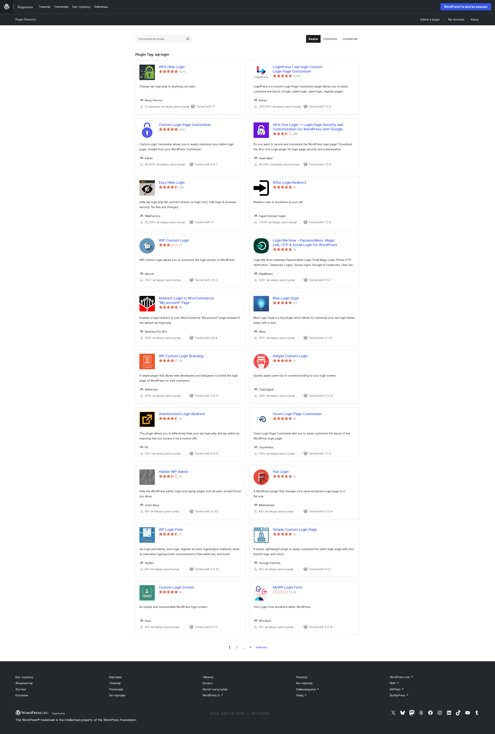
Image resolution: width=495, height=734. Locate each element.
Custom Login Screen (176, 587)
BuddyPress (399, 695)
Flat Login (281, 472)
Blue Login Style (286, 298)
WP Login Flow (171, 529)
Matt (394, 683)
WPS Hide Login (172, 67)
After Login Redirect (289, 182)
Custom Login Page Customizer (185, 125)
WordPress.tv (213, 695)
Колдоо (208, 683)
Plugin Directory (25, 19)
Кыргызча (58, 713)
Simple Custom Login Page (295, 529)
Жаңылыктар (24, 683)
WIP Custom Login (174, 240)
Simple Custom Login (290, 356)
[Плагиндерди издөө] (188, 39)
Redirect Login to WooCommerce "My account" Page (186, 300)
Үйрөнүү (208, 677)
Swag (301, 695)
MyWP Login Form (287, 587)
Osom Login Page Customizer (297, 414)
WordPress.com (401, 677)
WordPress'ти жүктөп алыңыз (465, 6)
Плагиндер (116, 689)
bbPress (397, 689)
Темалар (115, 683)
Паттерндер (117, 695)
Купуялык (21, 695)
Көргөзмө (115, 677)
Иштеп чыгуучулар (215, 689)
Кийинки (261, 647)
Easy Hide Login (172, 182)
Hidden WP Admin (173, 472)
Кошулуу (302, 677)
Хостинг (20, 689)
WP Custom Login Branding (181, 356)
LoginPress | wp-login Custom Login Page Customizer (298, 69)
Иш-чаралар (304, 683)
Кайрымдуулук (307, 689)
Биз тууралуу (24, 677)
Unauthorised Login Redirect (182, 414)
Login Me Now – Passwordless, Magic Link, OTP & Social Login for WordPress (305, 242)
